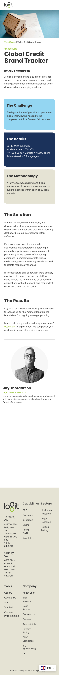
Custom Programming (11, 614)
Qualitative (28, 538)
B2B (25, 510)
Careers (27, 619)
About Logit (29, 592)
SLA (6, 602)
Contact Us (29, 614)
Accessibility (29, 624)
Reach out (9, 326)
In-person (28, 519)
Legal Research (46, 520)
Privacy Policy (27, 631)
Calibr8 (8, 592)
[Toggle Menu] (52, 5)
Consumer (28, 515)
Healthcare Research (47, 512)
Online (26, 524)
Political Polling (45, 528)
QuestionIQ (10, 597)
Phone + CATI (27, 531)
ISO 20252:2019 (29, 647)
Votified (8, 607)
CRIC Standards (28, 639)
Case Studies (10, 42)
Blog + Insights (27, 599)
